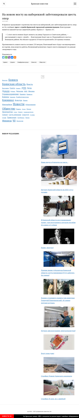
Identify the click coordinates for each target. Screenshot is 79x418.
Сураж (4, 118)
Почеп (29, 109)
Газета (12, 88)
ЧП (14, 120)
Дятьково (19, 91)
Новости (18, 104)
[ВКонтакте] (12, 57)
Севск (15, 112)
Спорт (5, 114)
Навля (25, 100)
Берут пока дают (47, 353)
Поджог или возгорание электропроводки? (58, 331)
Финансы (7, 120)
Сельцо (20, 112)
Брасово (5, 80)
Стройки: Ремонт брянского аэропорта (56, 376)
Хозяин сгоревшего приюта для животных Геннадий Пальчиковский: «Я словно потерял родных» (58, 300)
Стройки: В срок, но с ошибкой (53, 399)
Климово (29, 94)
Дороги (5, 91)
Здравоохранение (10, 94)
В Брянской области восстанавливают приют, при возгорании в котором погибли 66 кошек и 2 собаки (58, 222)
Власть (30, 84)
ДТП (23, 87)
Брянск (13, 80)
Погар (24, 109)
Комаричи (12, 97)
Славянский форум (28, 112)
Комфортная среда (22, 97)
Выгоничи (5, 88)
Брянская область (14, 84)
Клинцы (5, 97)
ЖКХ (25, 91)
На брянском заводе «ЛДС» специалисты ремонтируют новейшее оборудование (47, 416)
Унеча (27, 118)
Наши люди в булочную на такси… (54, 162)
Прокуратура (7, 112)
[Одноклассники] (15, 57)
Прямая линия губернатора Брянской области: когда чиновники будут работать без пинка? (57, 272)
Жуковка (31, 91)
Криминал (8, 100)
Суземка (32, 115)
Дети (29, 88)
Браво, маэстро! (47, 247)
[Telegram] (3, 57)
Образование (30, 104)
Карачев (23, 94)
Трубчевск (20, 118)
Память (18, 109)
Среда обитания (15, 115)
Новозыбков (7, 104)
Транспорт (11, 117)
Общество (8, 108)
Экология (19, 121)
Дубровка (12, 91)
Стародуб (25, 115)
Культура (18, 100)
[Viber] (9, 57)
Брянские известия (39, 3)
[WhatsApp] (6, 57)
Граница (18, 88)
